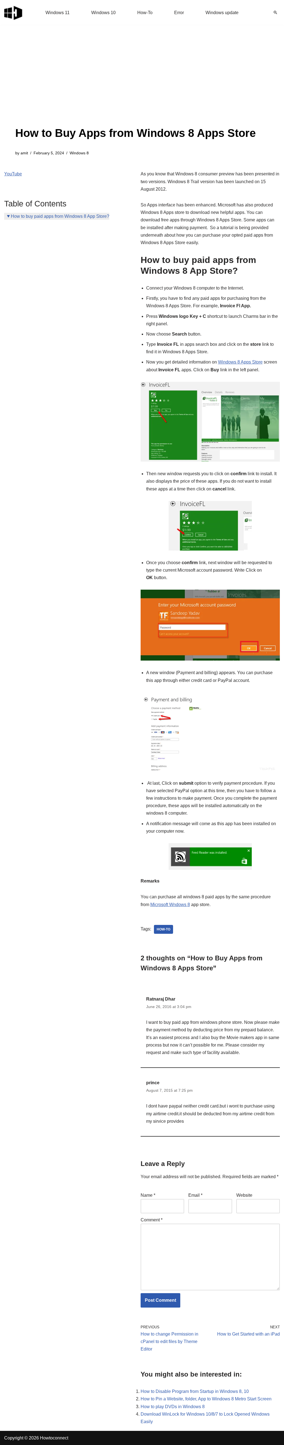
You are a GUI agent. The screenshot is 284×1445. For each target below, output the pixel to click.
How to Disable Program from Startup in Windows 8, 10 (195, 1391)
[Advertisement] (135, 83)
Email (195, 1195)
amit (24, 153)
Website (244, 1195)
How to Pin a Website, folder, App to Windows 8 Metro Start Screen (206, 1399)
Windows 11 (57, 12)
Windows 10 (103, 12)
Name (148, 1195)
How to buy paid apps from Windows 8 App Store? (60, 216)
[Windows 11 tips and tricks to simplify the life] (13, 12)
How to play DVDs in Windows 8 (173, 1406)
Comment (152, 1220)
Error (179, 12)
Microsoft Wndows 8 (170, 904)
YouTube (13, 174)
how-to (163, 929)
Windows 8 (79, 153)
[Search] (275, 12)
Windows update (222, 12)
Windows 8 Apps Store (240, 362)
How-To (145, 12)
